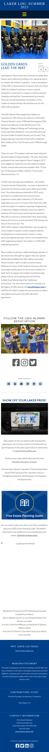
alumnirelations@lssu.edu (25, 451)
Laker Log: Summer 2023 (24, 5)
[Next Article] (46, 69)
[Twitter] (22, 746)
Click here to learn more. (27, 535)
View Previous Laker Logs (24, 651)
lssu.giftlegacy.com (36, 287)
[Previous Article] (41, 69)
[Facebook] (17, 746)
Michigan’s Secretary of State (24, 462)
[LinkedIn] (27, 746)
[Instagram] (31, 746)
